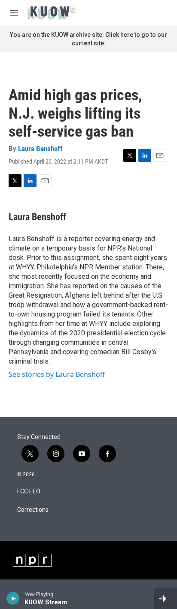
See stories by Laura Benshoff (57, 374)
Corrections (33, 510)
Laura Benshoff (40, 148)
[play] (13, 598)
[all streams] (165, 598)
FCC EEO (28, 491)
